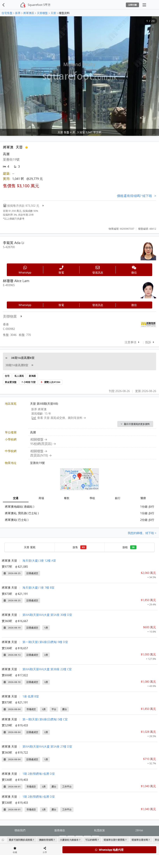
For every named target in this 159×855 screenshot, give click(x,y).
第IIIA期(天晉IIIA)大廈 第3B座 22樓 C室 (47, 669)
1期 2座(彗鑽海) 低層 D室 (38, 774)
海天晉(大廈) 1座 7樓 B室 (38, 587)
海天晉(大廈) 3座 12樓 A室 (39, 560)
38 (133, 547)
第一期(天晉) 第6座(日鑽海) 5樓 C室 (45, 719)
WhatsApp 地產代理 (111, 850)
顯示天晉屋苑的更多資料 (137, 424)
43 (83, 547)
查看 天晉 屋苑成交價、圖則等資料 (59, 418)
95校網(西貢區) (41, 444)
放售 (79, 547)
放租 (128, 547)
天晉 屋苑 (29, 547)
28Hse (139, 830)
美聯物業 (10, 316)
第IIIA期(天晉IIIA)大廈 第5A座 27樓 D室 (47, 746)
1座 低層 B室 (30, 696)
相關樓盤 (36, 439)
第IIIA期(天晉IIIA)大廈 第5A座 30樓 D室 (47, 615)
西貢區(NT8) (39, 455)
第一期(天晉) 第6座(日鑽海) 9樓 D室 (45, 642)
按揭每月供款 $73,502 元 (23, 205)
